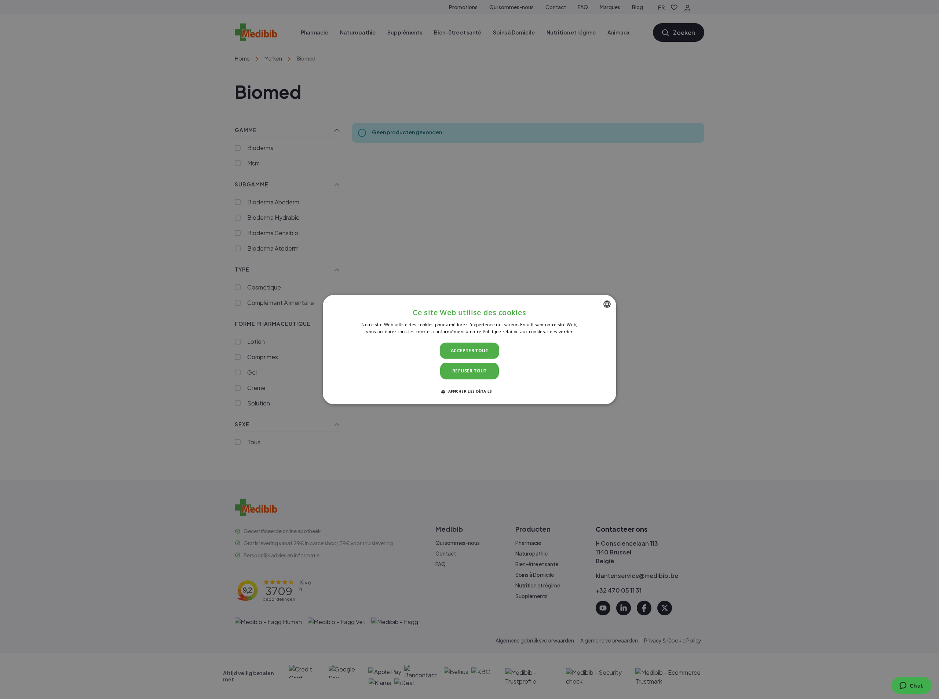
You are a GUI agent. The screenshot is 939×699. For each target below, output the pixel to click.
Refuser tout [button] (469, 371)
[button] (469, 391)
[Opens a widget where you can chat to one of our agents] (911, 686)
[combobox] (607, 303)
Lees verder (560, 331)
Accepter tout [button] (469, 350)
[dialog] (469, 349)
